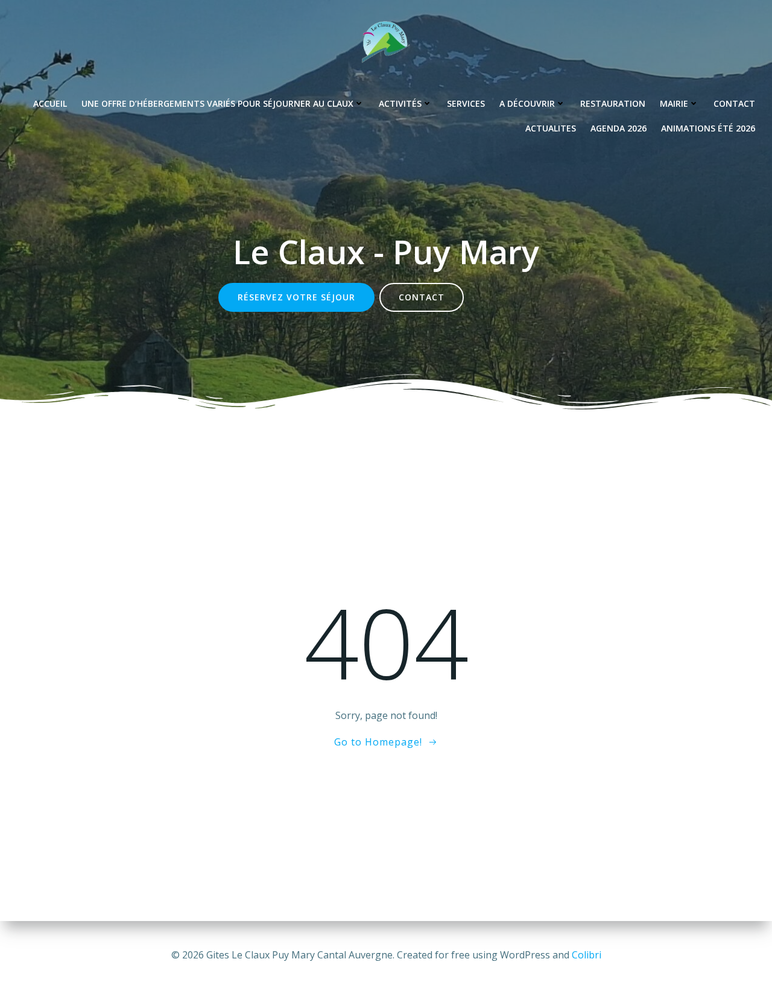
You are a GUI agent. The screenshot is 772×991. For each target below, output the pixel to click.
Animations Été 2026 (708, 128)
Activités (400, 103)
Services (466, 103)
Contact (734, 103)
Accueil (50, 103)
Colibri (586, 954)
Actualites (550, 128)
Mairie (674, 103)
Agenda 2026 (618, 128)
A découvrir (527, 103)
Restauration (612, 103)
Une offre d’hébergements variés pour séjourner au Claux (217, 103)
